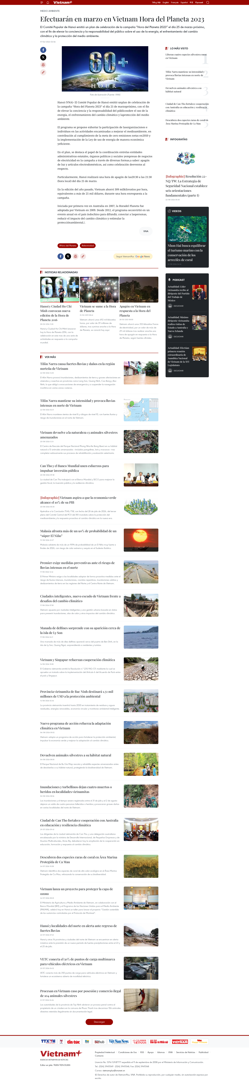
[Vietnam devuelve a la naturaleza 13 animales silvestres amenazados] (141, 441)
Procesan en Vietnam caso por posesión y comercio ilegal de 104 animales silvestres (80, 993)
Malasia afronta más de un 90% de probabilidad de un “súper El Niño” (78, 533)
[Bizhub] (99, 1042)
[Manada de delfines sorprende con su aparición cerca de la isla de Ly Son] (141, 637)
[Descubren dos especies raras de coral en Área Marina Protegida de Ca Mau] (141, 866)
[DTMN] (159, 1042)
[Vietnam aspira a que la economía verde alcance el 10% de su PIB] (141, 506)
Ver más (50, 357)
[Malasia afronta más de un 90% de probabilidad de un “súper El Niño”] (141, 540)
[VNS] (118, 1042)
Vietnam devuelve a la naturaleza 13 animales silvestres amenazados (79, 434)
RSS (142, 1052)
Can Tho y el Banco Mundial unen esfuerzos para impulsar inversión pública (74, 468)
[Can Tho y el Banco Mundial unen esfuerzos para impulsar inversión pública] (141, 474)
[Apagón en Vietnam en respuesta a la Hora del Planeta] (138, 290)
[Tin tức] (73, 1042)
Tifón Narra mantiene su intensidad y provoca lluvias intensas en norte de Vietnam (77, 402)
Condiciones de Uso (127, 1052)
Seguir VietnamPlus (125, 256)
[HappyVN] (199, 1042)
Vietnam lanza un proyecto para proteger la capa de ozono (76, 891)
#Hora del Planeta (67, 245)
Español (184, 2)
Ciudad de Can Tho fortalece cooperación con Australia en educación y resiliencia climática (79, 822)
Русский (199, 2)
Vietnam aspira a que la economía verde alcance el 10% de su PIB (78, 499)
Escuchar (178, 306)
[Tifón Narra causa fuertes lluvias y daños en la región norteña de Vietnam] (141, 372)
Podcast (179, 280)
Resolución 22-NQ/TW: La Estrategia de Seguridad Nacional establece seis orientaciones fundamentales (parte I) (186, 185)
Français (175, 2)
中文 (191, 2)
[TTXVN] (48, 1042)
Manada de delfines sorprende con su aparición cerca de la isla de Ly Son (80, 630)
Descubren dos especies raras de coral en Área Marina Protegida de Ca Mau (78, 859)
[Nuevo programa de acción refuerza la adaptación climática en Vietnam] (141, 732)
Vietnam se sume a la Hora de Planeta (98, 308)
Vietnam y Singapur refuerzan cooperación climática (77, 660)
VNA (170, 1052)
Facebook (43, 50)
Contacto (99, 1055)
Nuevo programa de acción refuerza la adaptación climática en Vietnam (75, 725)
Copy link (43, 72)
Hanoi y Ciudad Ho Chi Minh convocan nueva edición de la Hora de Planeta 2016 (55, 313)
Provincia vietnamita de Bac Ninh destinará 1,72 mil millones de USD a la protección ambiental (76, 693)
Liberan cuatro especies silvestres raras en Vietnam (186, 56)
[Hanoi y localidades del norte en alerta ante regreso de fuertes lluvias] (141, 934)
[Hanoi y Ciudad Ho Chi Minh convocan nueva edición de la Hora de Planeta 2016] (59, 290)
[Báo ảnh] (179, 1042)
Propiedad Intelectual (105, 1052)
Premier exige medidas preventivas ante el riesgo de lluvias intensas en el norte (77, 565)
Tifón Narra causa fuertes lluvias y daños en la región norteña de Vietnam (77, 366)
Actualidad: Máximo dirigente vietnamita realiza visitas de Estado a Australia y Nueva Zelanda (178, 324)
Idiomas (161, 1052)
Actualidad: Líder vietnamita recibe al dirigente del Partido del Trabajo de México (178, 293)
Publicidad (203, 1052)
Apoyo (151, 1052)
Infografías (178, 139)
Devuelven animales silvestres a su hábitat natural (75, 755)
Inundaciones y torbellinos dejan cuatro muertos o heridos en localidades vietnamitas (76, 789)
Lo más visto (179, 48)
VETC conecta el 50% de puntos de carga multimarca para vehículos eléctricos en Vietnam (77, 961)
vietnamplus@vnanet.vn (114, 1070)
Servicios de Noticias (185, 1052)
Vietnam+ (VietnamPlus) (63, 2)
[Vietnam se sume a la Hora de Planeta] (99, 290)
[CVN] (139, 1042)
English (166, 2)
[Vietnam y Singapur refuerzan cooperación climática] (141, 668)
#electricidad (88, 245)
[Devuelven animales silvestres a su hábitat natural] (141, 764)
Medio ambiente (50, 11)
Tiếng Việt (156, 2)
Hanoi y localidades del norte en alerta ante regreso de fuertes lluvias (78, 928)
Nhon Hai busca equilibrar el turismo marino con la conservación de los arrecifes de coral (187, 252)
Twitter (43, 57)
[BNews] (87, 1042)
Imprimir (43, 65)
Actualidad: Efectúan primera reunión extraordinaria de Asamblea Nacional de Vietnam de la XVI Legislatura (178, 356)
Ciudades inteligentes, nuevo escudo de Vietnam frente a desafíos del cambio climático (80, 598)
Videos (176, 211)
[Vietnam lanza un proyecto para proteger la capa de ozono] (141, 898)
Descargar (99, 1021)
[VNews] (61, 1042)
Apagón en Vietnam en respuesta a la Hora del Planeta (134, 310)
